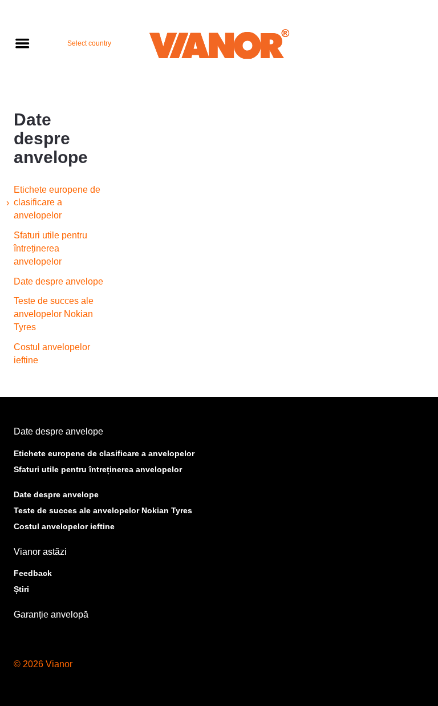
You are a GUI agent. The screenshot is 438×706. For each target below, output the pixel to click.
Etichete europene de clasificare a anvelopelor (57, 203)
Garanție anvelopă (51, 614)
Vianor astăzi (40, 552)
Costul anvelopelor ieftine (52, 353)
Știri (21, 589)
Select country (89, 43)
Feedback (33, 573)
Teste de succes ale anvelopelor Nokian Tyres (54, 314)
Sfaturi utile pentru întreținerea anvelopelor (50, 248)
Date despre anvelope (58, 281)
